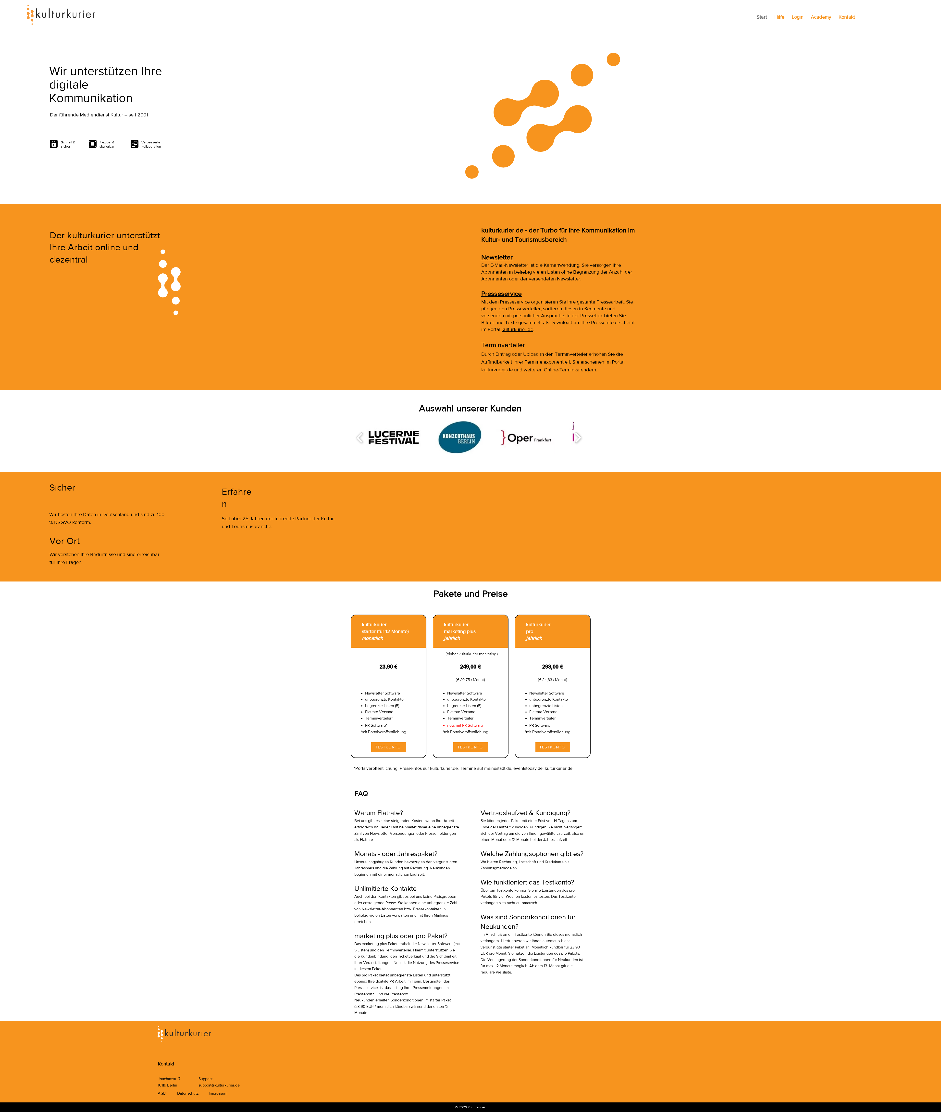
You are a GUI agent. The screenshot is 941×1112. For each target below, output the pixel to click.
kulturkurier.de (517, 329)
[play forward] (577, 437)
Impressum (218, 1093)
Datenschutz (188, 1093)
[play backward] (359, 437)
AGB (162, 1093)
